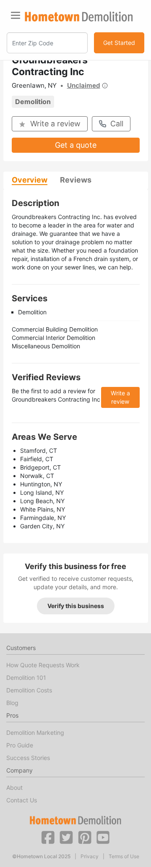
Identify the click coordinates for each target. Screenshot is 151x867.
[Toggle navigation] (15, 15)
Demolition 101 (26, 677)
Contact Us (21, 800)
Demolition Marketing (35, 732)
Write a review (55, 123)
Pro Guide (19, 745)
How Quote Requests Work (43, 665)
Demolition (33, 101)
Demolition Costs (29, 690)
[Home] (78, 16)
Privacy (90, 856)
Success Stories (28, 757)
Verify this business (75, 605)
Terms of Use (124, 856)
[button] (48, 837)
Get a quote (75, 145)
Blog (12, 702)
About (14, 787)
